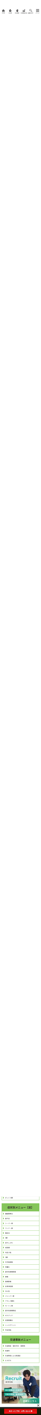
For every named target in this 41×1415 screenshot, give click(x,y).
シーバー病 (9, 1223)
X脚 (6, 1238)
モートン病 (9, 1306)
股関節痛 (8, 1281)
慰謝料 (7, 1351)
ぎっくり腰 (9, 1198)
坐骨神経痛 (9, 1286)
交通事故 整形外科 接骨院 (15, 1346)
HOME (3, 13)
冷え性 (7, 1291)
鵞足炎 (7, 1233)
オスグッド (9, 1315)
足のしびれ (9, 1243)
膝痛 (6, 1277)
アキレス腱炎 (9, 1301)
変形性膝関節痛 (10, 1272)
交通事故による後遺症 (12, 1356)
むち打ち (8, 1360)
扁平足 (7, 1218)
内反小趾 (8, 1252)
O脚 (6, 1257)
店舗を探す (30, 13)
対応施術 (17, 13)
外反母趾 (8, 1330)
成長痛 (7, 1248)
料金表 (10, 13)
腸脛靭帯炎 (9, 1214)
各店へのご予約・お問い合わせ (19, 1411)
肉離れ (7, 1267)
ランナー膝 (9, 1228)
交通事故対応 (24, 13)
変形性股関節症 (10, 1311)
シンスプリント (10, 1325)
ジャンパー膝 (9, 1296)
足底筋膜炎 (9, 1320)
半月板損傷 (9, 1262)
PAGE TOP (38, 1370)
